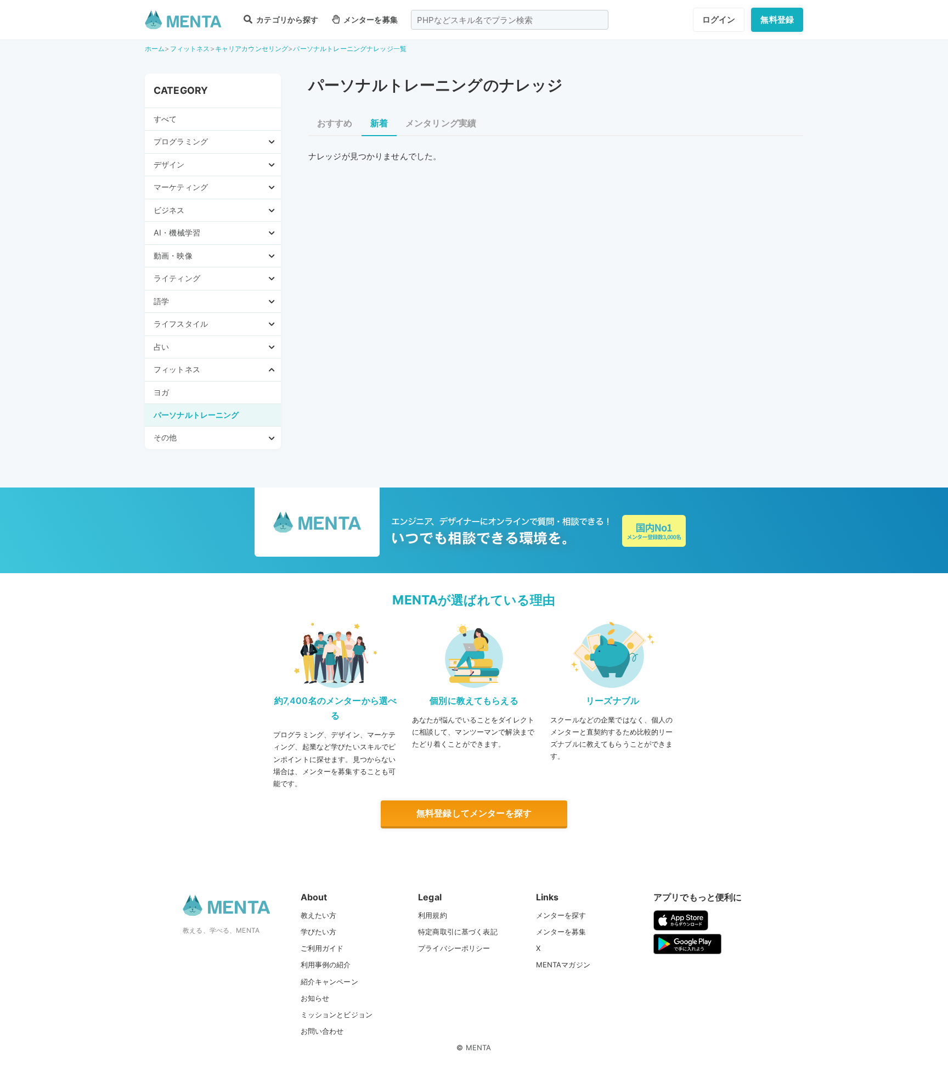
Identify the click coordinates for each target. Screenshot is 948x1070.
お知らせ (315, 998)
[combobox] (509, 20)
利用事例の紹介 (326, 964)
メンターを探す (561, 915)
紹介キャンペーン (329, 981)
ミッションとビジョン (337, 1014)
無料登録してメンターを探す (474, 813)
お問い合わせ (322, 1031)
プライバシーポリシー (454, 948)
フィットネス (190, 48)
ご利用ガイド (322, 948)
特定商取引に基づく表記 (458, 931)
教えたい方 (319, 915)
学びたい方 (319, 931)
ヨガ (161, 392)
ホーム (155, 48)
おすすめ (335, 122)
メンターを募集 (370, 19)
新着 (379, 122)
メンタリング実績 (440, 122)
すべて (165, 119)
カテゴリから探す (286, 19)
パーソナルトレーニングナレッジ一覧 (350, 48)
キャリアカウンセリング (252, 48)
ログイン (719, 19)
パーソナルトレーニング (196, 414)
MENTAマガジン (563, 964)
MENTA (479, 1047)
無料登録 (777, 19)
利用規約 (432, 915)
